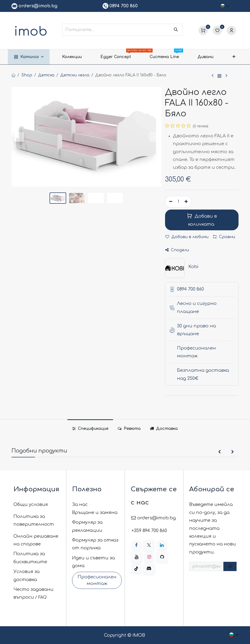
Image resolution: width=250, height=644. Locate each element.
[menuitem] (29, 56)
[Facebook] (136, 545)
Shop (26, 75)
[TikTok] (136, 569)
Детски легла (74, 75)
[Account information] (231, 30)
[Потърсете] (175, 30)
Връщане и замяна (94, 512)
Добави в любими (189, 237)
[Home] (13, 75)
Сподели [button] (179, 250)
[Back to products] (219, 76)
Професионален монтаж (97, 580)
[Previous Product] (212, 76)
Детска (46, 75)
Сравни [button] (227, 237)
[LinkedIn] (162, 545)
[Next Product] (226, 76)
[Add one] (187, 202)
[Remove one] (170, 202)
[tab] (163, 428)
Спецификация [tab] (92, 428)
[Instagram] (149, 557)
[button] (18, 137)
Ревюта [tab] (132, 428)
